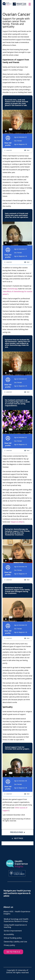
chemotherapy (12, 289)
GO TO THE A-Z (13, 952)
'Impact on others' (17, 522)
